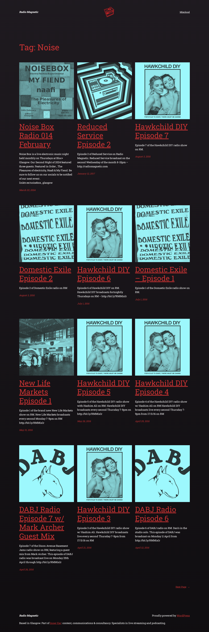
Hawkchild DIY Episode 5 (103, 387)
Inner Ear (55, 623)
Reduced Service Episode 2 (94, 135)
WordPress (183, 615)
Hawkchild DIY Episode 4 (161, 387)
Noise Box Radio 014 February (36, 135)
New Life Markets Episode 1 (35, 391)
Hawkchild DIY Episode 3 (103, 514)
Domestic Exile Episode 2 (45, 274)
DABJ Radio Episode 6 (155, 514)
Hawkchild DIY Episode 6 (103, 274)
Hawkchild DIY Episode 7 (161, 131)
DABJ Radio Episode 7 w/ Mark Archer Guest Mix (41, 522)
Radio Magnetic (28, 12)
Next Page (183, 586)
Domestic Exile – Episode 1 (161, 274)
